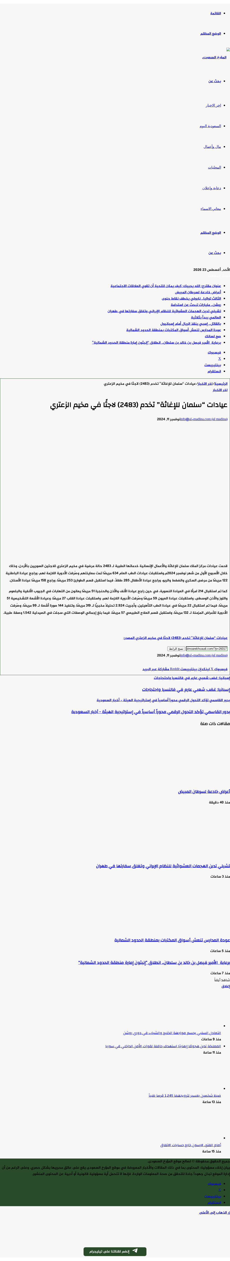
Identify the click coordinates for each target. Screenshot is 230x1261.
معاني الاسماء (211, 209)
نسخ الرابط (176, 648)
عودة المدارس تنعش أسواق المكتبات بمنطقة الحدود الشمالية (173, 330)
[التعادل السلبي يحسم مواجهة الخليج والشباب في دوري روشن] (196, 1026)
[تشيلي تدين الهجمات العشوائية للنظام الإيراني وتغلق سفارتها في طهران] (186, 855)
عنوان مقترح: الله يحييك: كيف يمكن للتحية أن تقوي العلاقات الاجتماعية (166, 286)
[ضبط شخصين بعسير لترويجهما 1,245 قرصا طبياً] (196, 1089)
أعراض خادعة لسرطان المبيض (198, 292)
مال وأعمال (212, 147)
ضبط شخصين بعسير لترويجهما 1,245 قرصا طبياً (185, 1095)
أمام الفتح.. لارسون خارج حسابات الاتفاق (190, 1145)
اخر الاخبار (213, 105)
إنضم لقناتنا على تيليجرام (109, 1252)
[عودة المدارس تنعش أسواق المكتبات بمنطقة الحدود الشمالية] (186, 929)
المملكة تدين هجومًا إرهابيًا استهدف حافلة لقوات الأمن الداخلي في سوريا (163, 1046)
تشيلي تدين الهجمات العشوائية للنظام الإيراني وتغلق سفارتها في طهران (164, 311)
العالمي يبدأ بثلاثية (206, 318)
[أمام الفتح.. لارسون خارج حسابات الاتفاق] (196, 1138)
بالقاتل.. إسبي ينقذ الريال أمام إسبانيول (190, 324)
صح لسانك (213, 337)
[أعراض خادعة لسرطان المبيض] (186, 780)
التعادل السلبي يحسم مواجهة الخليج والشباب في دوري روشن (172, 1033)
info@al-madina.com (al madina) (204, 419)
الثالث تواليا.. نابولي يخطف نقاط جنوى (191, 299)
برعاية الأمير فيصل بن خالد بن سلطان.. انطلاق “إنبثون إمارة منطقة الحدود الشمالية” (156, 343)
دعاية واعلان (211, 188)
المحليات (214, 167)
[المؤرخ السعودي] (216, 58)
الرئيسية (221, 384)
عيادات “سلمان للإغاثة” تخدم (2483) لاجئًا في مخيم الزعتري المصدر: (176, 638)
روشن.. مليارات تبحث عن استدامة (196, 305)
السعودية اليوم (210, 126)
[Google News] (214, 663)
